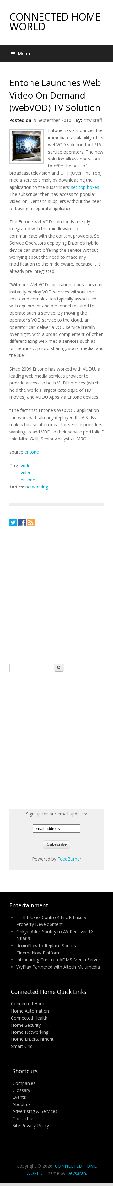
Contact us (24, 1119)
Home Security (26, 1025)
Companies (24, 1083)
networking (36, 487)
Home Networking (29, 1032)
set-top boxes (85, 187)
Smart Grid (22, 1046)
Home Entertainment (32, 1039)
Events (19, 1097)
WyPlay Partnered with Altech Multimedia (58, 967)
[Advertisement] (56, 595)
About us (22, 1104)
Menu (24, 54)
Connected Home (29, 1004)
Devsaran (76, 1173)
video (26, 472)
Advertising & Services (35, 1111)
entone (31, 452)
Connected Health (29, 1018)
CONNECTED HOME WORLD (55, 21)
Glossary (21, 1090)
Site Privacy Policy (31, 1125)
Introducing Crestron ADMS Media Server (58, 960)
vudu (25, 466)
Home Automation (30, 1011)
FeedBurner (69, 859)
